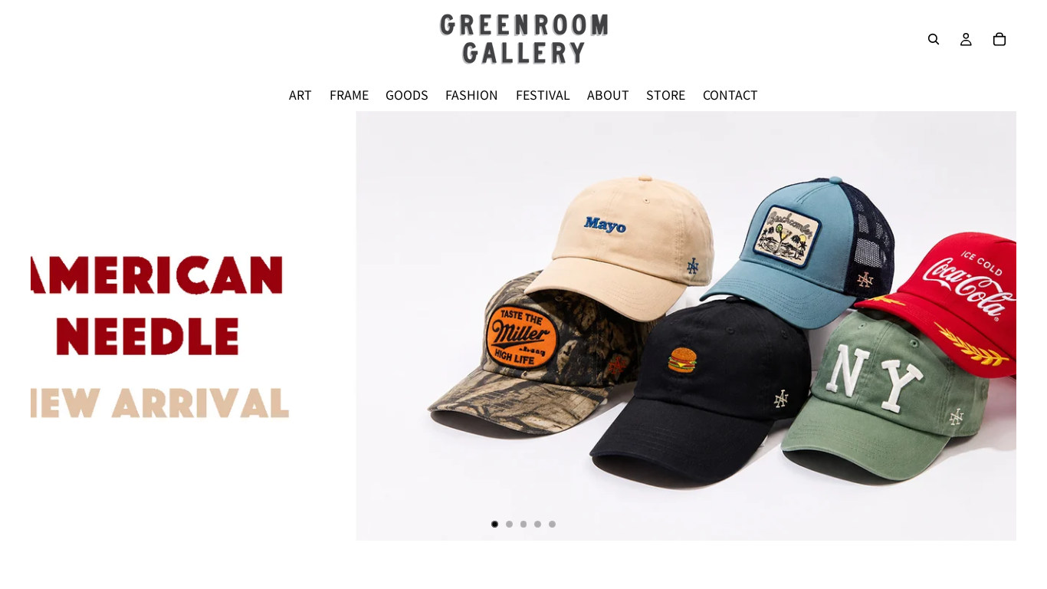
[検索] (933, 39)
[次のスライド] (991, 326)
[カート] (999, 39)
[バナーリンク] (523, 326)
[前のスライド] (55, 326)
